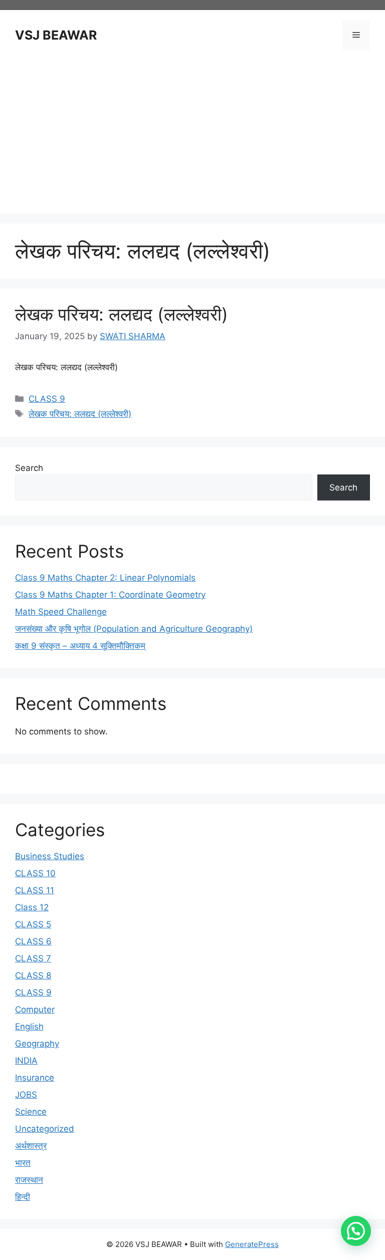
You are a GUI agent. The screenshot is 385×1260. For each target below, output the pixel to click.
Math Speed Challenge (61, 612)
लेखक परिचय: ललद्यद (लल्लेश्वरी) (121, 314)
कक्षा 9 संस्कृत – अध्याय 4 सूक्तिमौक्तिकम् (80, 646)
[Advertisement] (192, 133)
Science (31, 1112)
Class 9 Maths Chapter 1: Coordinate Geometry (110, 595)
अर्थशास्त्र (31, 1146)
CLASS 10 (35, 873)
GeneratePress (252, 1244)
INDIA (26, 1061)
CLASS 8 (33, 975)
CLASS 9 (47, 399)
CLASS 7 (33, 958)
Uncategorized (44, 1129)
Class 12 (32, 907)
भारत (23, 1163)
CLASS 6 (33, 941)
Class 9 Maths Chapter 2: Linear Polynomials (105, 578)
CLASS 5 (33, 924)
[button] (356, 1231)
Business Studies (49, 856)
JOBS (26, 1095)
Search (29, 468)
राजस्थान (29, 1180)
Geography (37, 1044)
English (29, 1027)
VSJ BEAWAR (56, 35)
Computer (35, 1009)
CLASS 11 (34, 890)
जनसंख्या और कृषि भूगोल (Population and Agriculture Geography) (134, 629)
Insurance (34, 1078)
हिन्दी (22, 1197)
